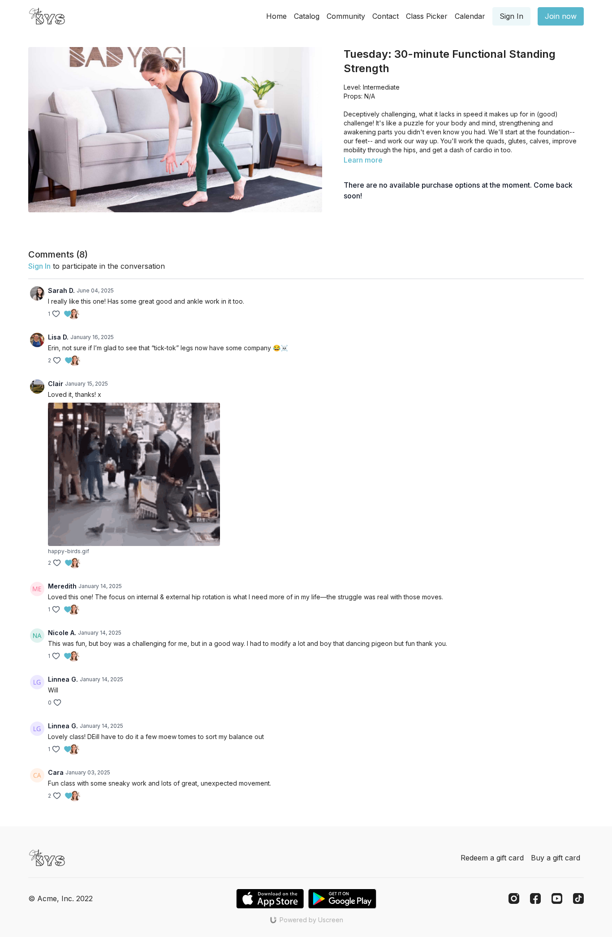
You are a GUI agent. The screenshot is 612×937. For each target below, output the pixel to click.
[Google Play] (342, 899)
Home (276, 16)
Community (346, 16)
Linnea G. (63, 679)
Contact (385, 16)
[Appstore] (270, 899)
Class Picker (427, 16)
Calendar (470, 16)
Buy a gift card (555, 857)
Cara (56, 772)
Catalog (306, 16)
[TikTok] (578, 898)
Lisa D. (58, 337)
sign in (39, 266)
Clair (55, 383)
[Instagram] (514, 898)
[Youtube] (557, 898)
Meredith (62, 586)
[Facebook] (535, 898)
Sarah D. (61, 290)
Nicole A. (62, 632)
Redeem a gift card (492, 857)
